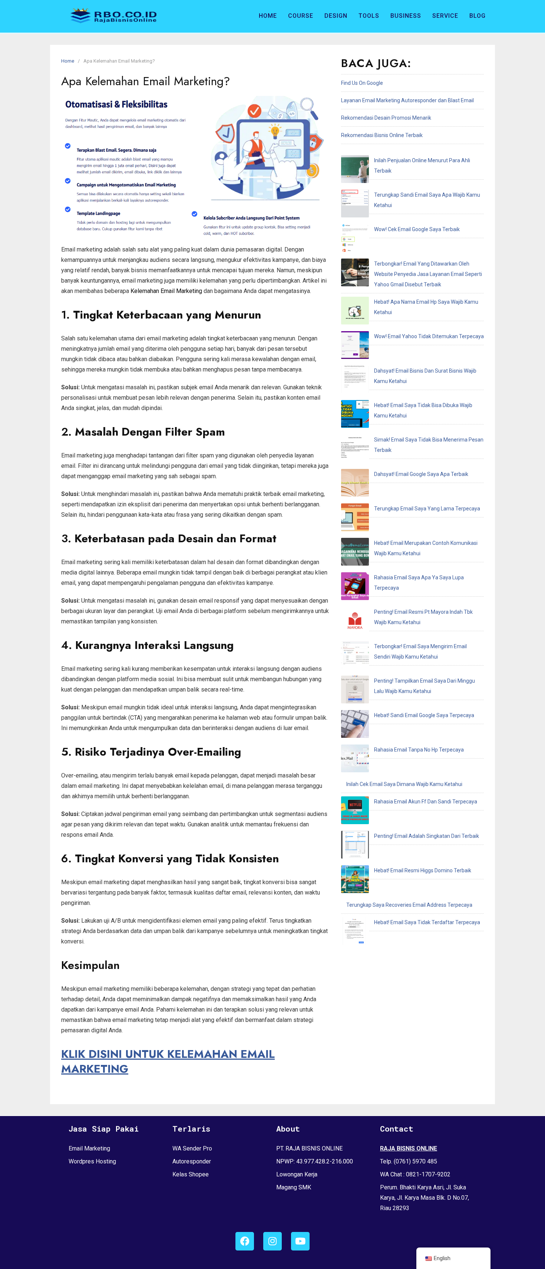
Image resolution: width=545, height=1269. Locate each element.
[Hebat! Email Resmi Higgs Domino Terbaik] (355, 880)
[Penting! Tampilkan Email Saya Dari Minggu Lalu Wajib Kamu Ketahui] (355, 691)
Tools (369, 15)
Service (445, 15)
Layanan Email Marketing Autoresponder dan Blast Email (407, 100)
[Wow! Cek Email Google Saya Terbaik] (355, 239)
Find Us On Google (362, 83)
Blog (477, 15)
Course (300, 15)
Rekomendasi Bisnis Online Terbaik (382, 135)
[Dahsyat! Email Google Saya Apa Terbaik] (355, 484)
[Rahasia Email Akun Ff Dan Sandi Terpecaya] (355, 811)
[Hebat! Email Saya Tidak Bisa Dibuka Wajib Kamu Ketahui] (355, 415)
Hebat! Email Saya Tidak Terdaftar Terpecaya (427, 922)
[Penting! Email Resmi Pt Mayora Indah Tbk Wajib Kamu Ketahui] (355, 622)
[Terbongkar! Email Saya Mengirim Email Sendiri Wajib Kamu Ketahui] (355, 656)
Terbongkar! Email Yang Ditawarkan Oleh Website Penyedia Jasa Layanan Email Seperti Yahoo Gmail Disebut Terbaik (428, 274)
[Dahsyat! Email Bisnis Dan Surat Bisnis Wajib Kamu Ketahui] (355, 381)
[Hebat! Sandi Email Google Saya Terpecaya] (355, 725)
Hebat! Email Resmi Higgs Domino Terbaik (422, 870)
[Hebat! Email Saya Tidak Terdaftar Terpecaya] (355, 932)
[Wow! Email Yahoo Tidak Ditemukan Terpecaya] (355, 346)
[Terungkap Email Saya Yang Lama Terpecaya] (355, 518)
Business (405, 15)
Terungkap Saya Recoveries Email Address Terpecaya (409, 905)
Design (335, 15)
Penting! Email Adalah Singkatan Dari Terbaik (426, 836)
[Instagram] (272, 1241)
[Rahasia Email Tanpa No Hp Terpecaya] (355, 760)
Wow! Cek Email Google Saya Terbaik (417, 229)
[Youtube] (300, 1241)
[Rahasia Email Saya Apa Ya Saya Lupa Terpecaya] (355, 587)
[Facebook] (244, 1241)
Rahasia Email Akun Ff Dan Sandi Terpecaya (425, 802)
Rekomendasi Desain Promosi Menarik (386, 118)
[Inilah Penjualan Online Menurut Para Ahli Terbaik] (355, 170)
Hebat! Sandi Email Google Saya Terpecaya (424, 715)
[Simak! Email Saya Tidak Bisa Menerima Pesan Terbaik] (355, 450)
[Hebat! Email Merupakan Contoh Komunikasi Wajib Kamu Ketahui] (355, 553)
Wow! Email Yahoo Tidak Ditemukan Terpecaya (429, 336)
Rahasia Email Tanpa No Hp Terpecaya (419, 750)
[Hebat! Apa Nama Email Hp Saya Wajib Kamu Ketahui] (355, 312)
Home (268, 15)
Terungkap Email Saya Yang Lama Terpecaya (427, 509)
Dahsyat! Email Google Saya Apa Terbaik (421, 474)
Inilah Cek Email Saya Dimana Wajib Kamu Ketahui (404, 784)
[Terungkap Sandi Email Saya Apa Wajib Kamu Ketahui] (355, 205)
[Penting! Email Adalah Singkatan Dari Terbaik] (355, 846)
